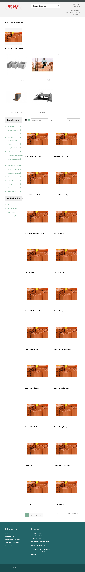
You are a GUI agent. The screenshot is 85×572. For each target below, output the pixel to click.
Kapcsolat (8, 546)
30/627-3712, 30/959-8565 (40, 542)
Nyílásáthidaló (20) (16, 112)
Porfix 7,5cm (59, 272)
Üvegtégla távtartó (62, 466)
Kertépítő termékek (14, 173)
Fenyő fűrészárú (13, 148)
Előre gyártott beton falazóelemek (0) (68, 55)
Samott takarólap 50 (62, 349)
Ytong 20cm (59, 504)
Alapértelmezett (36, 120)
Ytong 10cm (30, 504)
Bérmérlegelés (12, 216)
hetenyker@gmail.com (73, 10)
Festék (10, 144)
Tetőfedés (11, 180)
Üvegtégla (29, 466)
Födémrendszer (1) (42, 112)
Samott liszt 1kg (31, 349)
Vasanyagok (12, 188)
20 (69, 120)
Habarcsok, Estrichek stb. (14, 160)
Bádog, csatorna (13, 130)
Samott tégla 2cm (32, 388)
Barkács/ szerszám (14, 134)
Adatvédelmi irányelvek (12, 539)
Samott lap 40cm (61, 311)
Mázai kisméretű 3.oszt (35, 233)
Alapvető (11, 126)
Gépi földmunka (13, 208)
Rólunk (7, 533)
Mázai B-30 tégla (61, 156)
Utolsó (41, 515)
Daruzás (10, 205)
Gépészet (11, 151)
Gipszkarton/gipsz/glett (15, 155)
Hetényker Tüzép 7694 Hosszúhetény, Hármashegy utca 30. (38, 535)
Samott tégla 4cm (32, 427)
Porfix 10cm (59, 233)
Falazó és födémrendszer (13, 139)
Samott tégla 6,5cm (62, 427)
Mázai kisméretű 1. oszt (35, 195)
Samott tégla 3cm (61, 388)
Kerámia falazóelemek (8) (42, 80)
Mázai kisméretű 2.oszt (64, 195)
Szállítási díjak (9, 536)
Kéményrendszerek (14, 169)
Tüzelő (10, 184)
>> (36, 515)
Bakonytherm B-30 (33, 156)
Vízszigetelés (12, 191)
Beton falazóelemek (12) (17, 80)
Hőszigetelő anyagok (14, 165)
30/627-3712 (76, 4)
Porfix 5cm (29, 272)
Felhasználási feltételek (12, 543)
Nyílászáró (11, 177)
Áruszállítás (11, 212)
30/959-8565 (76, 6)
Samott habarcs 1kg (33, 311)
